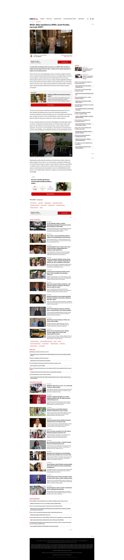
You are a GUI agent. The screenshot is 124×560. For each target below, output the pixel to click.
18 (72, 557)
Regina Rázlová (48, 203)
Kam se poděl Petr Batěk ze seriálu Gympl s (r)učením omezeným (44, 526)
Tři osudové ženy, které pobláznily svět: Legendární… (84, 143)
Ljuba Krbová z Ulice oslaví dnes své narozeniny (40, 360)
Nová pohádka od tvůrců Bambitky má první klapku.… (88, 70)
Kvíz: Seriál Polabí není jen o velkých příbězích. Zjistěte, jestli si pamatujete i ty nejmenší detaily (50, 517)
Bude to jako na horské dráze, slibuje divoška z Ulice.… (83, 102)
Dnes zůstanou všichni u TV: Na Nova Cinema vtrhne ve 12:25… (83, 124)
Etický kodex (62, 542)
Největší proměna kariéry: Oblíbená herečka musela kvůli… (83, 140)
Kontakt (75, 542)
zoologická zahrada (60, 205)
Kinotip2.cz (32, 21)
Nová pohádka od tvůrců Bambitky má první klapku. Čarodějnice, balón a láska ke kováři (49, 501)
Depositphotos (69, 554)
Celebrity (42, 18)
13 (64, 557)
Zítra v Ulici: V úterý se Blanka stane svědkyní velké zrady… (83, 128)
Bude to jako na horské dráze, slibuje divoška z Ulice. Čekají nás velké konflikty (47, 519)
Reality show (85, 74)
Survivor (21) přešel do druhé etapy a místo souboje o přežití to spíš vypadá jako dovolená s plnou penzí (50, 369)
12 (62, 557)
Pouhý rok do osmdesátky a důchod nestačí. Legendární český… (83, 113)
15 (67, 557)
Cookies (48, 540)
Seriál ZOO (38, 21)
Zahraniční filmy (57, 18)
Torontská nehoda (54, 343)
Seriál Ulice (49, 18)
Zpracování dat (75, 540)
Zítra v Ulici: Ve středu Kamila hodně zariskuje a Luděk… (83, 90)
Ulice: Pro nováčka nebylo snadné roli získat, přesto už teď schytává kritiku (46, 506)
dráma (41, 207)
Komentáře (65, 62)
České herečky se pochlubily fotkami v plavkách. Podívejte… (83, 132)
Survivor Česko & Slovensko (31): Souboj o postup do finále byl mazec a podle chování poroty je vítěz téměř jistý (50, 378)
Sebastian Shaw (33, 346)
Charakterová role (34, 207)
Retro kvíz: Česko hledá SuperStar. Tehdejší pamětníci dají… (83, 136)
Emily (55, 341)
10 (59, 557)
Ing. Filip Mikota (37, 56)
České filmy (85, 67)
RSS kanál (69, 540)
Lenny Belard (41, 346)
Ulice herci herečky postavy (69, 18)
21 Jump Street (45, 343)
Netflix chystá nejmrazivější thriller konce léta (40, 514)
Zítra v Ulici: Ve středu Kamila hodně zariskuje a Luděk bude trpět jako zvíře (46, 512)
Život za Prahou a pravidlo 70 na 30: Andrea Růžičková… (83, 147)
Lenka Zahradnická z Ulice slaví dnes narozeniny (40, 374)
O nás (37, 540)
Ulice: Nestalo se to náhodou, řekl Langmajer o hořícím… (83, 121)
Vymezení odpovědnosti (82, 540)
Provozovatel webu (63, 540)
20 (76, 557)
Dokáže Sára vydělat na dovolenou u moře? (39, 351)
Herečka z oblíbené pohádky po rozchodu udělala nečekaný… (84, 117)
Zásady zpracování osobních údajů (53, 542)
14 (66, 557)
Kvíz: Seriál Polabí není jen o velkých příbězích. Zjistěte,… (83, 98)
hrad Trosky (62, 343)
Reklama (44, 540)
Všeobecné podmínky (55, 540)
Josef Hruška (44, 205)
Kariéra (71, 542)
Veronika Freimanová (34, 205)
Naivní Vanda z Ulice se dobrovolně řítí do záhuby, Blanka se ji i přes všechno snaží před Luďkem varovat (50, 355)
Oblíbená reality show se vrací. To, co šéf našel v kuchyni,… (88, 77)
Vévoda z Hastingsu (34, 341)
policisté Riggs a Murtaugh (46, 341)
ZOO (62, 79)
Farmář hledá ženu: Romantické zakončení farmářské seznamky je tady (45, 363)
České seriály (81, 18)
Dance (59, 341)
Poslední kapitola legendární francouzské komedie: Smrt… (84, 105)
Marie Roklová (51, 205)
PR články (67, 542)
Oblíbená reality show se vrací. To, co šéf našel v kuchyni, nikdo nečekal (45, 503)
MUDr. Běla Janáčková (57, 203)
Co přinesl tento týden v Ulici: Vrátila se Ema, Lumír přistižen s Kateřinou (45, 372)
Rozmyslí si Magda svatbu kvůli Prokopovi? (39, 358)
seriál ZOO (40, 203)
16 (69, 557)
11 (61, 557)
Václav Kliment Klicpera (35, 343)
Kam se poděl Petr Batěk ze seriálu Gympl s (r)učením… (84, 109)
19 (74, 557)
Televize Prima (33, 203)
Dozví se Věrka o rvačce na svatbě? (37, 365)
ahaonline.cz (40, 199)
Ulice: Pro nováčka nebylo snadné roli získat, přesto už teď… (84, 83)
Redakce (40, 540)
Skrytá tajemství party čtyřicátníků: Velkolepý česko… (83, 86)
